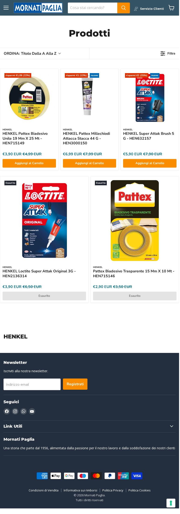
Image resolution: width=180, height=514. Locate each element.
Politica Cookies (139, 490)
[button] (32, 53)
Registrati (75, 384)
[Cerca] (123, 8)
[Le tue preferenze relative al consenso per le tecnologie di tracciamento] (170, 503)
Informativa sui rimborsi (80, 490)
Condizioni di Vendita (44, 490)
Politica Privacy (112, 490)
